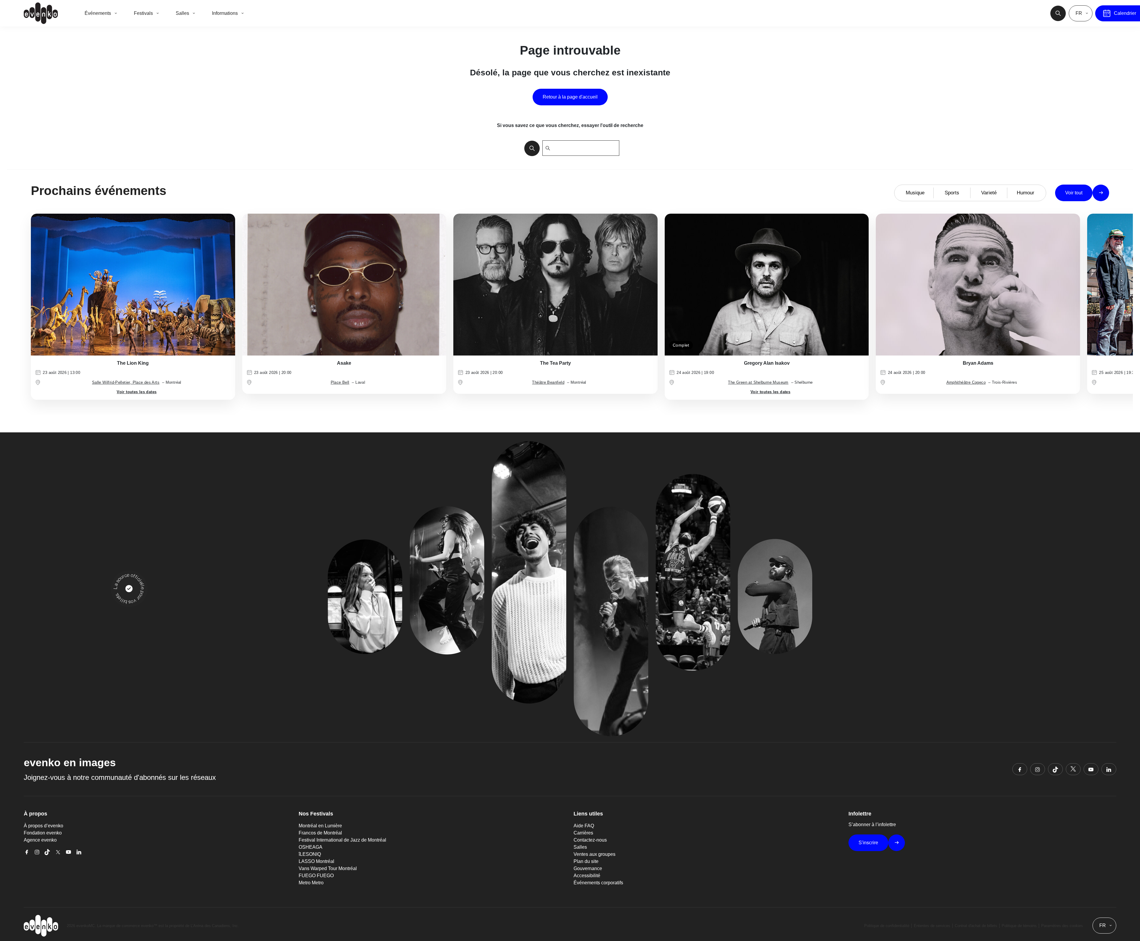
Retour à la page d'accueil (570, 96)
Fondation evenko (43, 832)
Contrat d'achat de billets (976, 925)
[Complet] (767, 284)
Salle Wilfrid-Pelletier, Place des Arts (125, 382)
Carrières (583, 832)
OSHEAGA (310, 847)
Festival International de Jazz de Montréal (342, 839)
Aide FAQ (584, 825)
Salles (580, 847)
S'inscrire (868, 842)
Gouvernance (588, 868)
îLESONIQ (310, 854)
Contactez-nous (590, 839)
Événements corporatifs (598, 882)
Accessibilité (587, 875)
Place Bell (340, 382)
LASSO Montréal (316, 861)
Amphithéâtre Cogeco (966, 382)
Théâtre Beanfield (548, 382)
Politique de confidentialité (886, 925)
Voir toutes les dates (136, 392)
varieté (989, 193)
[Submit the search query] (530, 148)
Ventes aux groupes (594, 854)
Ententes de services (932, 925)
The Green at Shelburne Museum (758, 382)
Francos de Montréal (320, 832)
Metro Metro (311, 882)
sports (952, 193)
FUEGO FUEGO (316, 875)
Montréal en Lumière (320, 825)
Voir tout (1073, 192)
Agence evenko (40, 839)
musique (915, 193)
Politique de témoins (1019, 925)
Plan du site (586, 861)
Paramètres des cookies (1062, 925)
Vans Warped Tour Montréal (328, 868)
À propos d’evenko (43, 825)
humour (1025, 193)
